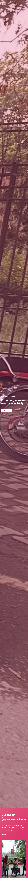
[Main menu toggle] (25, 3)
